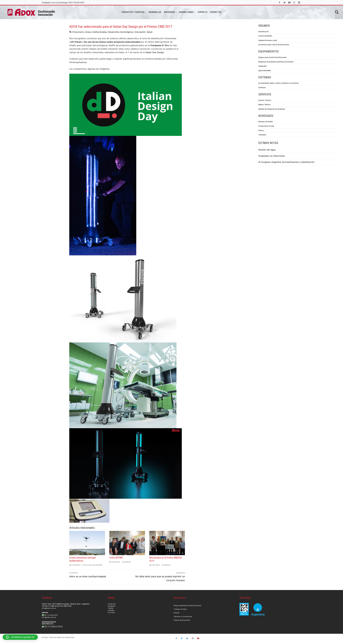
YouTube (111, 612)
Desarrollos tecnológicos (120, 32)
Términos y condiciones (183, 617)
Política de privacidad (182, 620)
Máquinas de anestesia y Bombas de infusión (276, 62)
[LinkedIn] (299, 2)
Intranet (176, 613)
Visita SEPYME (116, 557)
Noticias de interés (93, 565)
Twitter (110, 608)
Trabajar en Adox (180, 609)
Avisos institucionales (96, 32)
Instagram (111, 606)
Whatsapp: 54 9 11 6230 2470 (71, 2)
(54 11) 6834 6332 (53, 626)
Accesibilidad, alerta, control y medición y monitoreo (278, 83)
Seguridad (262, 66)
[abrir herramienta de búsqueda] (337, 12)
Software (262, 88)
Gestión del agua (266, 149)
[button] (20, 637)
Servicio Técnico (264, 100)
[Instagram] (294, 2)
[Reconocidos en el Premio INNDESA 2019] (167, 543)
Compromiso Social (266, 126)
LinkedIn (111, 610)
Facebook (112, 604)
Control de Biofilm (265, 36)
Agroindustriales (264, 70)
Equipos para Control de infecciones (272, 57)
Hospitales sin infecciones (271, 156)
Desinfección (263, 32)
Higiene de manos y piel (267, 40)
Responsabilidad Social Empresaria (187, 606)
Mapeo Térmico (264, 105)
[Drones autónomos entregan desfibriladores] (87, 543)
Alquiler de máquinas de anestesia (271, 109)
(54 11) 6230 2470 (51, 615)
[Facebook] (279, 2)
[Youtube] (289, 2)
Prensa (127, 562)
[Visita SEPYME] (127, 543)
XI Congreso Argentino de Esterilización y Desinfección (286, 162)
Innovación (140, 32)
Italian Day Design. (155, 52)
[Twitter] (284, 2)
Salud (149, 32)
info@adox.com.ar (50, 2)
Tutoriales (262, 135)
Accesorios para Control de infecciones (273, 45)
